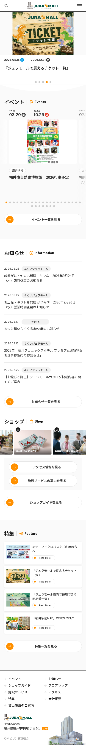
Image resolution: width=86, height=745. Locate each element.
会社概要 (54, 698)
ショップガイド (19, 685)
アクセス (54, 692)
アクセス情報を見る (47, 467)
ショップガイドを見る (46, 502)
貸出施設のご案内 (21, 705)
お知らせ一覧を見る (45, 401)
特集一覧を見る (46, 646)
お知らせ (54, 678)
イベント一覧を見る (45, 219)
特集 (11, 698)
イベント (14, 678)
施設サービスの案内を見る (47, 480)
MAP (44, 728)
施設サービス (18, 692)
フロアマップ (58, 685)
